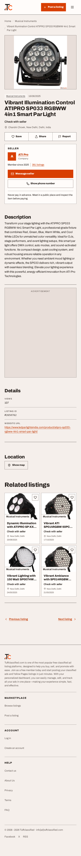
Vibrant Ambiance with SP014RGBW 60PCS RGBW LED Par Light (56, 581)
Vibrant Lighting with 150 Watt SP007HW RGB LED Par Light (21, 579)
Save (19, 136)
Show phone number (43, 183)
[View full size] (40, 62)
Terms (8, 800)
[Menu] (72, 7)
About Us (10, 780)
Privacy (9, 790)
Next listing (65, 619)
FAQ (7, 810)
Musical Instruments (15, 96)
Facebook (10, 836)
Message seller (24, 173)
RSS (25, 836)
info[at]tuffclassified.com (49, 830)
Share (42, 136)
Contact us (10, 770)
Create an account (14, 748)
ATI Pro (23, 154)
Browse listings (13, 705)
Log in (8, 738)
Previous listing (18, 619)
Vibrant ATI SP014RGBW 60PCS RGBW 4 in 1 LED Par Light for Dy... (58, 528)
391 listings (38, 164)
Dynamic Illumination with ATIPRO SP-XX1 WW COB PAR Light (21, 527)
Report (66, 136)
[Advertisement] (40, 334)
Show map (18, 465)
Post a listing (11, 715)
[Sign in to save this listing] (35, 497)
